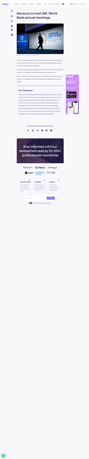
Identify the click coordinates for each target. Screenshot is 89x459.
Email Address (29, 198)
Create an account (82, 4)
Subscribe (50, 198)
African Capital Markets (54, 4)
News (45, 4)
